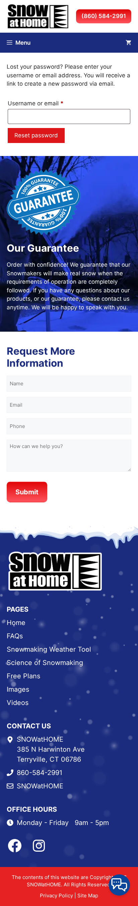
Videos (17, 703)
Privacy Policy (56, 895)
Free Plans (23, 676)
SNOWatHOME (40, 786)
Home (16, 623)
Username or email (47, 103)
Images (18, 689)
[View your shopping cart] (128, 43)
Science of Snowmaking (45, 663)
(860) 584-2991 (103, 16)
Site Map (87, 895)
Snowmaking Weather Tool (49, 649)
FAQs (15, 636)
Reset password (36, 135)
